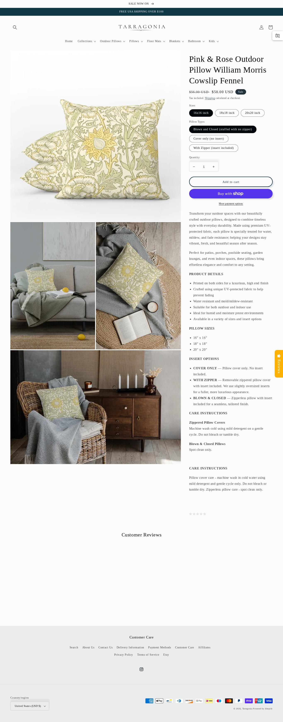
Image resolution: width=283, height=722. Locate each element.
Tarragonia (247, 708)
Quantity (194, 157)
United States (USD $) (28, 705)
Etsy (166, 654)
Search (74, 647)
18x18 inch (227, 112)
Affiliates (204, 647)
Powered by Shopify (263, 708)
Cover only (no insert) (209, 138)
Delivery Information (130, 647)
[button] (14, 27)
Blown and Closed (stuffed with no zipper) (223, 129)
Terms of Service (148, 654)
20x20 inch (252, 112)
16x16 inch (201, 112)
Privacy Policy (123, 654)
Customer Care (184, 647)
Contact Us (105, 647)
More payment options (231, 203)
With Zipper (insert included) (214, 148)
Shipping (210, 98)
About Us (88, 647)
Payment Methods (159, 647)
